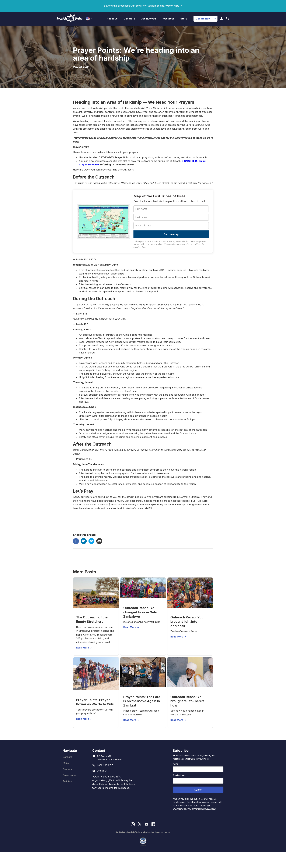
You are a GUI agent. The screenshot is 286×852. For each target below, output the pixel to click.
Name (175, 764)
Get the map (171, 234)
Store (183, 18)
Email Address (179, 775)
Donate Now (203, 18)
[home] (69, 18)
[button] (112, 18)
